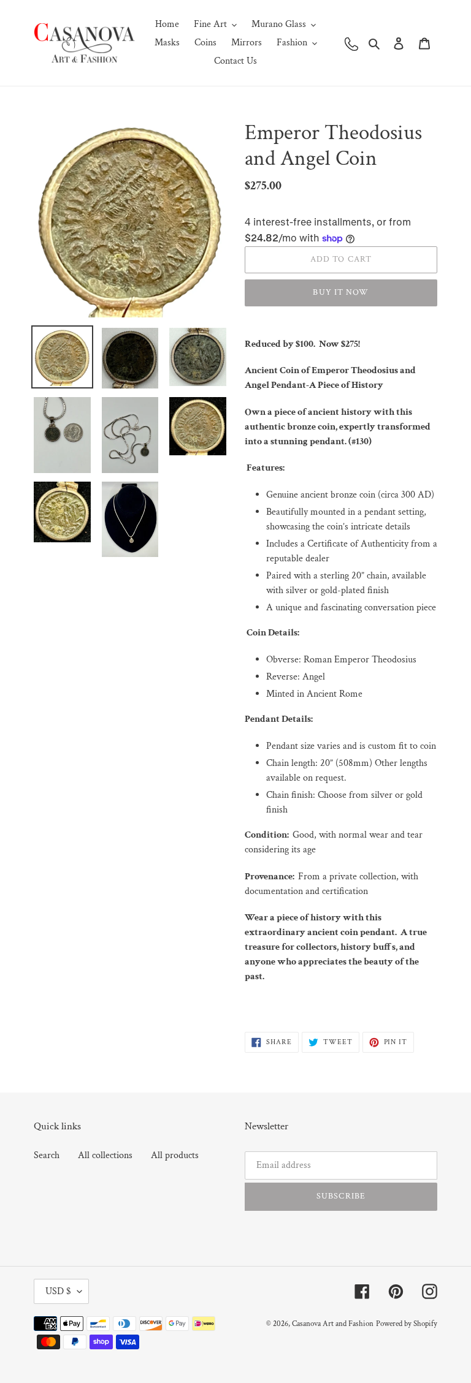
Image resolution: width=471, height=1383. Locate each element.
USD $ (58, 1291)
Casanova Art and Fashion (332, 1324)
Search (46, 1155)
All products (175, 1155)
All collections (105, 1155)
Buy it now (341, 292)
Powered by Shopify (406, 1324)
